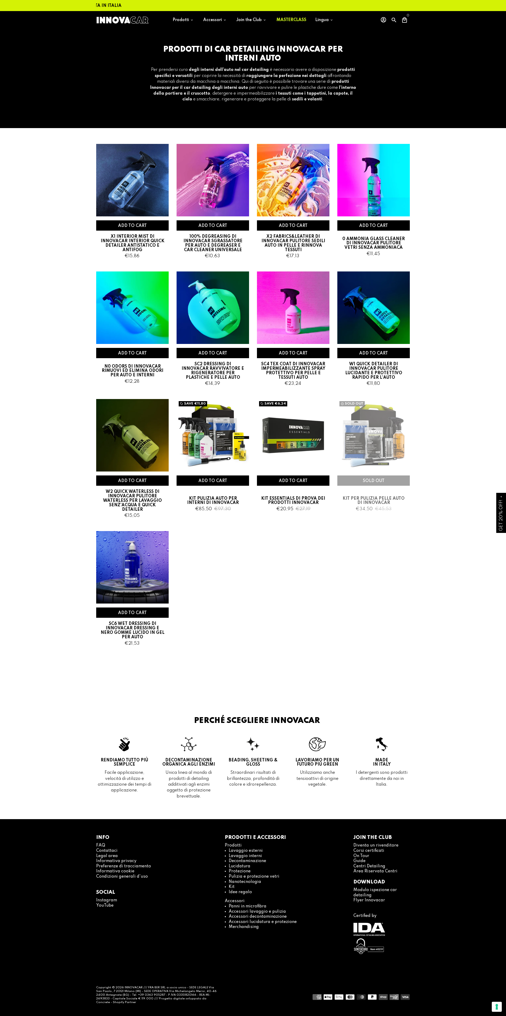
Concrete (103, 1002)
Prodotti (183, 20)
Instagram (106, 900)
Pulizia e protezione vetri (254, 876)
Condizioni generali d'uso (122, 876)
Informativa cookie (115, 871)
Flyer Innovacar (369, 900)
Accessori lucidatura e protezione (263, 922)
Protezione (240, 871)
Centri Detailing (369, 866)
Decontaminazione (247, 861)
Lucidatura (239, 866)
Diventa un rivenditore (375, 845)
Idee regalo (240, 892)
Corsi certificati (368, 851)
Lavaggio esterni (246, 851)
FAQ (100, 845)
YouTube (105, 905)
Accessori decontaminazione (258, 917)
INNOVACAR (134, 987)
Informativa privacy (116, 861)
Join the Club (251, 20)
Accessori (215, 20)
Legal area (107, 856)
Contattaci (107, 851)
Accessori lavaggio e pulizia (257, 912)
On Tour (361, 856)
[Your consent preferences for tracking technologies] (497, 1007)
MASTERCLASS (291, 20)
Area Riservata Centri (375, 871)
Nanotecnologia (245, 882)
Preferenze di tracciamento (123, 866)
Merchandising (244, 927)
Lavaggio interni (245, 856)
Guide (359, 861)
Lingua (324, 20)
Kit (232, 887)
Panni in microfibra (247, 906)
